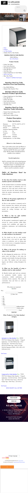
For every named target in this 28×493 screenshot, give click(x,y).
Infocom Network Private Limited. (19, 462)
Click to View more (8, 74)
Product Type (7, 99)
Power (5, 98)
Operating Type (7, 103)
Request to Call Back (11, 77)
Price (5, 87)
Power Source (7, 101)
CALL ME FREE (18, 388)
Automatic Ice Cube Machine (9, 338)
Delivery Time (7, 113)
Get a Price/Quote (14, 58)
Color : (20, 341)
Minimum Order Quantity (9, 89)
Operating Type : (8, 343)
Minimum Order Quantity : (14, 340)
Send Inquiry (19, 77)
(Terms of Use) (20, 460)
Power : (17, 381)
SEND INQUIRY (10, 388)
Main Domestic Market (9, 115)
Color (5, 104)
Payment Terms (7, 112)
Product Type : (7, 381)
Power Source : (17, 379)
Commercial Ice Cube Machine (9, 374)
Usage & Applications (9, 96)
